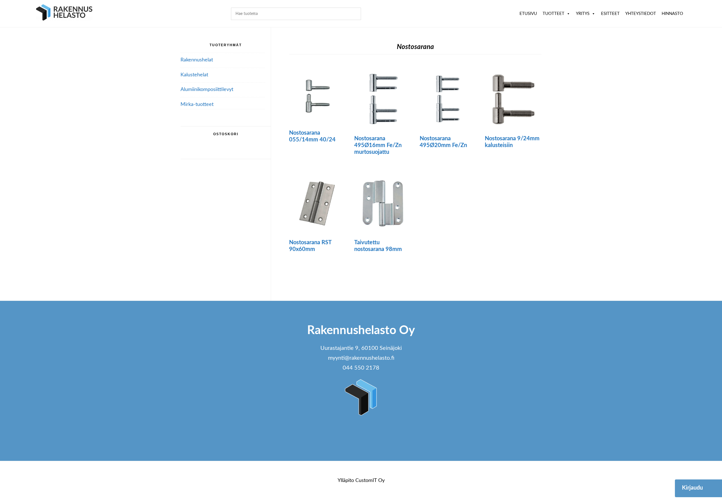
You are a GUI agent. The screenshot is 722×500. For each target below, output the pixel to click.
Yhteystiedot (640, 14)
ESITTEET (610, 14)
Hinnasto (672, 14)
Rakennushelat (196, 60)
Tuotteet (553, 14)
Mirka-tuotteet (196, 104)
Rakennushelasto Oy (64, 13)
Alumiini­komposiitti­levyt (206, 89)
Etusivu (528, 14)
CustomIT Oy (370, 480)
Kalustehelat (194, 74)
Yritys (582, 14)
